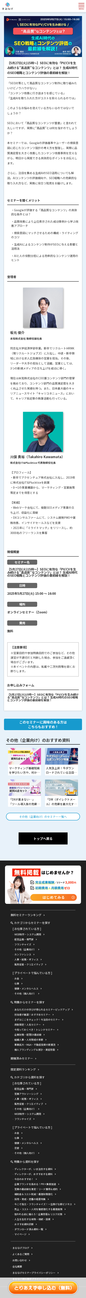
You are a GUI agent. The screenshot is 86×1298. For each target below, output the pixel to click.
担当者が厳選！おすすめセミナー (32, 1014)
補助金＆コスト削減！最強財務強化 (33, 1194)
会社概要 (17, 1266)
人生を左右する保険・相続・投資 (32, 1219)
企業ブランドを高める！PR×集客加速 (35, 1184)
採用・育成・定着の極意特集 (30, 1199)
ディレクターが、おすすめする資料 (33, 1174)
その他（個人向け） (25, 993)
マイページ (20, 1234)
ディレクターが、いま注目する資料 (33, 1169)
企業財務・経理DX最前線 (27, 1034)
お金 (16, 978)
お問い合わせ (19, 1260)
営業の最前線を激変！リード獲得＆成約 (36, 1189)
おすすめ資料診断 (24, 1224)
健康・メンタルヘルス (26, 988)
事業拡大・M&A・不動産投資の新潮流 (34, 1044)
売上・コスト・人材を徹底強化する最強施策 (38, 1209)
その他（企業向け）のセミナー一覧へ (43, 817)
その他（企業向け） (25, 949)
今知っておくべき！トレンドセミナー (34, 1029)
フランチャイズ (22, 944)
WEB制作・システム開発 (27, 934)
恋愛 (16, 1148)
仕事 (16, 983)
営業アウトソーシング (26, 1093)
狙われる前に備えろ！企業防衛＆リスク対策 (38, 1214)
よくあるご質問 (20, 1254)
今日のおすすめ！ (24, 1179)
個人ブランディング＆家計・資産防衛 (34, 1049)
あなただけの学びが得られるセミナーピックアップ (42, 1009)
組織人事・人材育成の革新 (28, 1039)
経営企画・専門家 (24, 939)
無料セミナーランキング (26, 915)
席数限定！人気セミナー (27, 1024)
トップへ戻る (43, 838)
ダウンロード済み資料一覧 (28, 1229)
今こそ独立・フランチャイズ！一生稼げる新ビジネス (43, 1204)
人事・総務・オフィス (26, 959)
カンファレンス (22, 954)
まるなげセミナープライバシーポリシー (33, 1272)
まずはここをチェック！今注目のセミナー (37, 1019)
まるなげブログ (20, 1247)
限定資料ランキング (23, 1069)
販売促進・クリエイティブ (28, 964)
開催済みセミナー (22, 1058)
